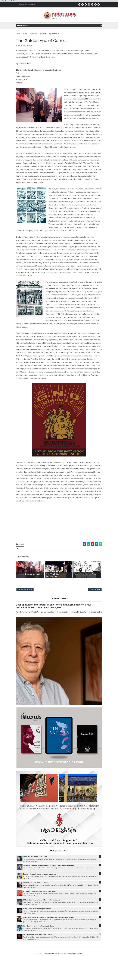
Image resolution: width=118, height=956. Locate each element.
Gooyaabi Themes (76, 953)
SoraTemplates (51, 953)
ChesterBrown (43, 269)
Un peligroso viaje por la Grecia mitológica (38, 926)
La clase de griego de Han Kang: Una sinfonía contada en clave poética (48, 917)
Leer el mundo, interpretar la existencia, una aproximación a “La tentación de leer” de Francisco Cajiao (53, 606)
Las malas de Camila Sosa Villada (35, 857)
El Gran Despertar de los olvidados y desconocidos (41, 900)
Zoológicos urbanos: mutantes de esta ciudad (39, 891)
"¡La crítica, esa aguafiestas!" (27, 4)
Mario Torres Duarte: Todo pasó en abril (37, 909)
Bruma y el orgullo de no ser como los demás (39, 874)
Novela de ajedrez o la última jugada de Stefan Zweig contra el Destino (48, 865)
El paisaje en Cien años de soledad (35, 883)
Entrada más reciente (25, 589)
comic (20, 46)
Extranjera (28, 46)
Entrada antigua (95, 589)
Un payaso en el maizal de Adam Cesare (37, 934)
